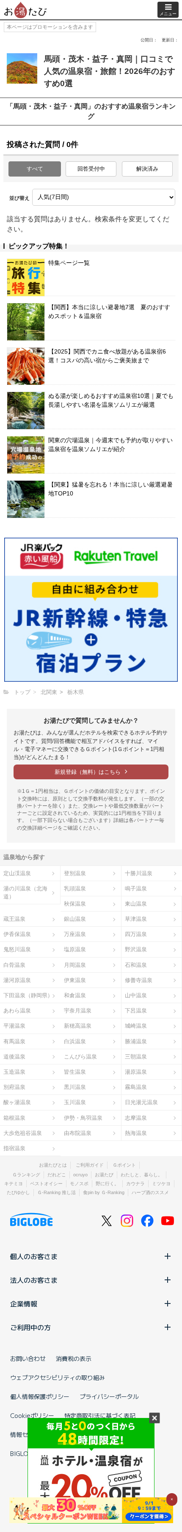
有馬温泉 (14, 1041)
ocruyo (80, 1174)
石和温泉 (136, 965)
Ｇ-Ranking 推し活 (56, 1192)
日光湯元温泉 (141, 1102)
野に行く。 (107, 1183)
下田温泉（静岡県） (28, 995)
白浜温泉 (75, 1041)
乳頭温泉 (75, 888)
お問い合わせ (28, 1358)
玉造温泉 (14, 1072)
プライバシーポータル (109, 1396)
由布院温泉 (77, 1133)
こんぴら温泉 (80, 1056)
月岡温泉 (75, 965)
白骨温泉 (14, 965)
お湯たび (104, 1174)
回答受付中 (91, 169)
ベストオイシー (46, 1183)
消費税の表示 (73, 1358)
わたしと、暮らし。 (142, 1174)
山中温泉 (136, 995)
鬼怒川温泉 (17, 949)
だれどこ (56, 1174)
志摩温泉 (136, 1118)
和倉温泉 (75, 995)
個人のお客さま (34, 1256)
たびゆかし (18, 1192)
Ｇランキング (26, 1174)
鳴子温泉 (136, 888)
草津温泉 (136, 919)
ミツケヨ (161, 1183)
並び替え (19, 198)
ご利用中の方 (30, 1327)
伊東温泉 (75, 980)
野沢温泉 (136, 949)
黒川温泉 (75, 1087)
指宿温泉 (14, 1148)
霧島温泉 (136, 1087)
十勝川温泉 (138, 873)
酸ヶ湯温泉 (17, 1102)
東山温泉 (136, 904)
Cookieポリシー (32, 1415)
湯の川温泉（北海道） (25, 892)
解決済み (147, 169)
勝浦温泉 (136, 1041)
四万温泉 (136, 934)
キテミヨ (13, 1183)
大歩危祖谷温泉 (22, 1133)
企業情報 (23, 1303)
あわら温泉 (17, 1010)
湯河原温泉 (17, 980)
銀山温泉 (75, 919)
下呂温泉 (136, 1010)
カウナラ (135, 1183)
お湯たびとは (53, 1164)
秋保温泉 (75, 904)
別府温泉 (14, 1087)
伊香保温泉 (17, 934)
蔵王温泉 (14, 919)
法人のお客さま (34, 1280)
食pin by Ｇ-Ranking (103, 1192)
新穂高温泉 (77, 1026)
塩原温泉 (75, 949)
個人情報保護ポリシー (39, 1396)
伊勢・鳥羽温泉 (83, 1118)
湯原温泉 (136, 1072)
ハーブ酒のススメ (150, 1192)
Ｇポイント (124, 1164)
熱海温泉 (136, 1133)
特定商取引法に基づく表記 (99, 1415)
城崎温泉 (136, 1026)
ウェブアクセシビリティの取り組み (57, 1377)
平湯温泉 (14, 1026)
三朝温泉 (136, 1056)
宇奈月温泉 (77, 1010)
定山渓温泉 (17, 873)
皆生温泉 (75, 1072)
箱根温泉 (14, 1118)
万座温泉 (75, 934)
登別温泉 (75, 873)
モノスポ (79, 1183)
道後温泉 (14, 1056)
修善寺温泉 (138, 980)
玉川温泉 (75, 1102)
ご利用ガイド (90, 1164)
